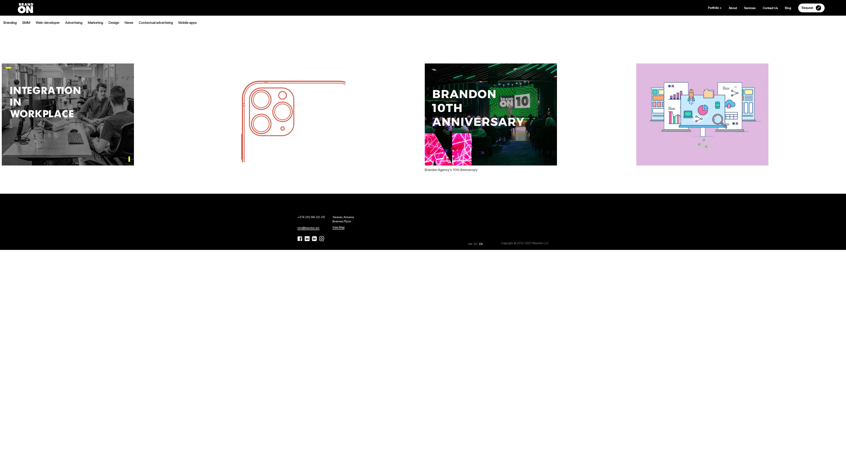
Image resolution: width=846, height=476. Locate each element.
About (733, 8)
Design (114, 22)
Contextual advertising (156, 22)
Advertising (73, 22)
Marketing (95, 22)
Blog (788, 8)
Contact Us (770, 8)
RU (476, 244)
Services (750, 8)
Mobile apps (187, 22)
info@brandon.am (308, 228)
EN (481, 244)
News (129, 22)
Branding (10, 22)
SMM (26, 22)
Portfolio (715, 7)
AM (470, 244)
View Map (338, 227)
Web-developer (48, 22)
